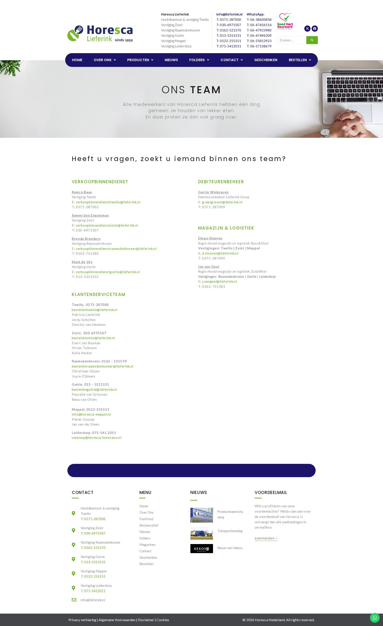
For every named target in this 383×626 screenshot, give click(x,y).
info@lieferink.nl (229, 14)
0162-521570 (230, 30)
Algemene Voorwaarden (117, 620)
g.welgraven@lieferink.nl (222, 202)
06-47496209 (261, 35)
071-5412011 (230, 46)
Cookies (162, 620)
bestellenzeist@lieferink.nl (93, 338)
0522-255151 (230, 41)
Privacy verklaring (82, 620)
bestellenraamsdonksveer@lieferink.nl (102, 366)
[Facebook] (315, 28)
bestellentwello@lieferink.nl (94, 310)
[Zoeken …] (290, 40)
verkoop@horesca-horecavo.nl (96, 437)
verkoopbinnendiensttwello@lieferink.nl (108, 202)
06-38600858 (261, 19)
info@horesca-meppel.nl (91, 414)
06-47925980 (261, 30)
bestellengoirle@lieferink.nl (94, 389)
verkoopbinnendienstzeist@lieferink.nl (107, 225)
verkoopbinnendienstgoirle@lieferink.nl (108, 272)
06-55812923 (261, 41)
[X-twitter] (307, 28)
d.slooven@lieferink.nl (220, 253)
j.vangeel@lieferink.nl (219, 281)
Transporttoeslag (229, 531)
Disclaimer (146, 620)
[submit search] (312, 40)
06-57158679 (261, 46)
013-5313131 (230, 35)
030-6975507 (230, 25)
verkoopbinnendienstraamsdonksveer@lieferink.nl (116, 249)
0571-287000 (230, 19)
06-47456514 (261, 25)
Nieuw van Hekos (229, 548)
